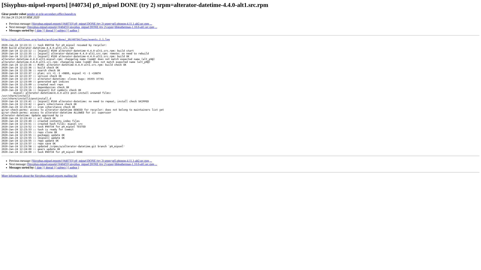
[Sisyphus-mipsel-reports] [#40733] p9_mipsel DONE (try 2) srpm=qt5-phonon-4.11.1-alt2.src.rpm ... (92, 23)
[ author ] (73, 30)
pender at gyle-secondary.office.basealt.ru (51, 14)
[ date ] (39, 30)
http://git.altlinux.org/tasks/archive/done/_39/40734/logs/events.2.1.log (56, 39)
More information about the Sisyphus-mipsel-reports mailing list (39, 175)
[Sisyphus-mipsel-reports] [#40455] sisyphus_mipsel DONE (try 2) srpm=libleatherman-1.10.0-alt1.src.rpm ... (92, 27)
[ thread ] (49, 30)
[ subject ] (61, 30)
